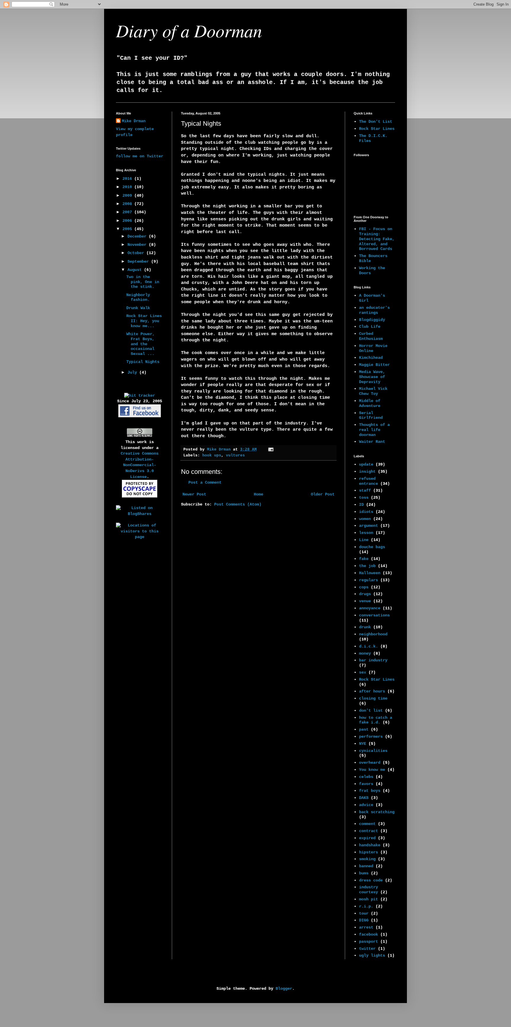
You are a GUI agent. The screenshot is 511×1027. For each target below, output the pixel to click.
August (135, 269)
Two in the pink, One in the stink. (142, 281)
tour (363, 913)
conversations (374, 615)
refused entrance (368, 481)
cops (363, 587)
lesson (366, 532)
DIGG (363, 920)
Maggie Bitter (374, 364)
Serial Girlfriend (371, 415)
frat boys (369, 790)
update (366, 464)
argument (368, 525)
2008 (128, 203)
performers (371, 736)
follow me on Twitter (139, 156)
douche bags (372, 547)
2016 (128, 178)
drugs (365, 594)
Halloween (369, 573)
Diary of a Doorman (189, 30)
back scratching (376, 812)
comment (367, 823)
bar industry (373, 660)
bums (363, 873)
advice (366, 804)
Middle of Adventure (369, 403)
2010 (128, 187)
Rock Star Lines (376, 128)
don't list (371, 710)
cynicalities (373, 750)
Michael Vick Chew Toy (373, 391)
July (133, 372)
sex (362, 672)
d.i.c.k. (368, 646)
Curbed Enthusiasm (371, 336)
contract (368, 831)
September (139, 261)
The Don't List (375, 121)
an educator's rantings (374, 310)
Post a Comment (204, 482)
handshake (369, 845)
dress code (371, 880)
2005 (128, 229)
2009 (128, 195)
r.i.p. (366, 906)
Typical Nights (142, 361)
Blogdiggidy (372, 319)
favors (366, 783)
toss (363, 497)
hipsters (368, 852)
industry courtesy (368, 889)
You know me (372, 769)
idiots (366, 511)
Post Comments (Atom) (237, 504)
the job (367, 565)
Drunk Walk (138, 308)
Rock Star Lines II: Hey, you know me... (144, 321)
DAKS (363, 797)
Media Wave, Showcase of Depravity (372, 376)
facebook (368, 934)
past (363, 729)
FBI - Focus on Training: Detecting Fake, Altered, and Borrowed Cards (376, 239)
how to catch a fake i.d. (375, 720)
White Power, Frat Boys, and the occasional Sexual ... (140, 344)
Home (258, 494)
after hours (372, 691)
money (365, 653)
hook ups (211, 455)
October (136, 253)
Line (363, 539)
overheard (369, 762)
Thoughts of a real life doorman (374, 429)
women (365, 518)
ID (361, 504)
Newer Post (194, 494)
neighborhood (373, 634)
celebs (366, 776)
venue (365, 601)
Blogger (284, 988)
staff (365, 490)
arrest (366, 927)
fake (363, 558)
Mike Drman (133, 121)
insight (367, 471)
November (138, 244)
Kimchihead (371, 357)
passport (368, 941)
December (138, 236)
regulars (368, 580)
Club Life (369, 326)
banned (366, 866)
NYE (362, 743)
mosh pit (368, 899)
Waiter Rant (372, 441)
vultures (235, 455)
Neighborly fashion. (138, 297)
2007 (128, 212)
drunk (365, 627)
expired (367, 838)
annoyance (369, 608)
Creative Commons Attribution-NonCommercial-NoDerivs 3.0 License (140, 465)
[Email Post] (271, 450)
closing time (373, 698)
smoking (367, 859)
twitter (367, 948)
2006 (128, 220)
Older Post (322, 494)
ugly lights (372, 955)
